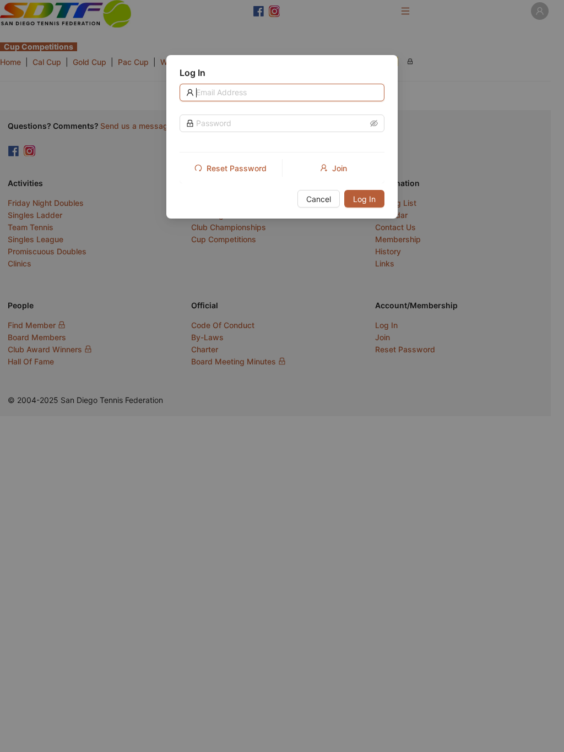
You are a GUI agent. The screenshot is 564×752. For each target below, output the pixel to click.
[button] (374, 123)
